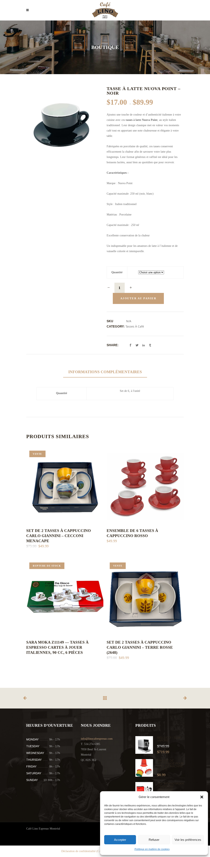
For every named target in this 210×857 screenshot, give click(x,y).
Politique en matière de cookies (152, 849)
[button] (202, 797)
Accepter (120, 839)
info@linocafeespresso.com (97, 738)
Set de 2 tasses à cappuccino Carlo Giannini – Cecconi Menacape (58, 535)
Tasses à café (135, 326)
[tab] (105, 372)
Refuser (154, 839)
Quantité (116, 272)
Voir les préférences (188, 839)
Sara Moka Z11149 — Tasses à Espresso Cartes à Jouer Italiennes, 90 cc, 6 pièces (57, 647)
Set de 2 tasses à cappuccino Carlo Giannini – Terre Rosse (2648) (140, 647)
